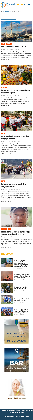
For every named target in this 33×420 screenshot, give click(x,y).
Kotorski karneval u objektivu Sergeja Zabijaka (13, 185)
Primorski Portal (6, 141)
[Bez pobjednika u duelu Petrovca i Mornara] (7, 299)
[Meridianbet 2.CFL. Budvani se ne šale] (7, 288)
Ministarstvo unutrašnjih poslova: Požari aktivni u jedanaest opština (22, 276)
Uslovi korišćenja (14, 410)
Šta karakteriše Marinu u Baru (13, 46)
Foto (3, 43)
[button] (25, 4)
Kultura (16, 258)
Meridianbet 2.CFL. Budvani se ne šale (20, 287)
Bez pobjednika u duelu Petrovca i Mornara (21, 299)
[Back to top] (29, 406)
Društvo (4, 229)
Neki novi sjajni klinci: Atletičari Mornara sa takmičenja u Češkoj (21, 311)
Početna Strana (7, 11)
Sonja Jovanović (6, 237)
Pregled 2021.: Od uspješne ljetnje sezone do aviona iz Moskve (15, 233)
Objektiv (8, 43)
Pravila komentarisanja (17, 412)
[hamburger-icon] (29, 5)
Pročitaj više (5, 59)
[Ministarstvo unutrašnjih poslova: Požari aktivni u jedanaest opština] (7, 276)
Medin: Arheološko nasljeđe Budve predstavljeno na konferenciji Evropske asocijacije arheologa (21, 263)
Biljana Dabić (5, 49)
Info (9, 229)
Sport (16, 285)
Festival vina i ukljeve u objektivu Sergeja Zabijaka (15, 137)
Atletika (16, 308)
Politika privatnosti (26, 410)
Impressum (5, 410)
